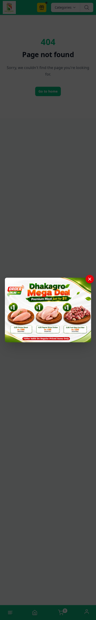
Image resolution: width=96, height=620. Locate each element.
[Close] (90, 279)
